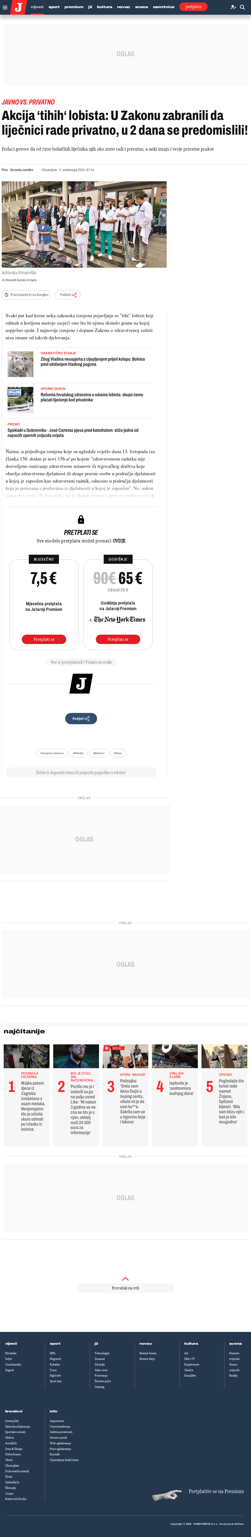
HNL (53, 1353)
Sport (54, 7)
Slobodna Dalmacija (17, 1427)
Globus (9, 1438)
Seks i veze (101, 1370)
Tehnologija (102, 1353)
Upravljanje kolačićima (64, 1460)
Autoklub (11, 1443)
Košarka (55, 1364)
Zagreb (9, 1370)
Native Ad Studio (15, 1499)
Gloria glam (12, 1466)
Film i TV (189, 1359)
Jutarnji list (12, 1421)
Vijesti (37, 7)
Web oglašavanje (60, 1443)
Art (186, 1353)
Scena (141, 7)
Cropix (9, 1494)
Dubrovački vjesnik (17, 1471)
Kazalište (190, 1376)
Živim (8, 1477)
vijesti (11, 1343)
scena (235, 1343)
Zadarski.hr (12, 1482)
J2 (90, 7)
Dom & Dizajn (13, 1449)
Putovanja (101, 1376)
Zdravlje (100, 1364)
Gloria (9, 1460)
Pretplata (193, 6)
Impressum (57, 1421)
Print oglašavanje (60, 1449)
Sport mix (56, 1381)
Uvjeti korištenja (60, 1427)
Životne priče (103, 1381)
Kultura (104, 7)
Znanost (100, 1359)
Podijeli (65, 295)
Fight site (55, 1376)
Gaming (99, 1387)
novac (145, 1343)
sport (55, 1343)
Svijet (8, 1359)
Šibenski (10, 1488)
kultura (191, 1343)
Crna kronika (13, 1364)
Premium (73, 7)
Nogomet (55, 1359)
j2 (96, 1343)
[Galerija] (84, 224)
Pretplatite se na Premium (216, 1491)
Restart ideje (147, 1359)
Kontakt (55, 1454)
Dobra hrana (13, 1454)
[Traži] (242, 7)
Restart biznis (147, 1353)
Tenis (53, 1370)
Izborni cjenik (58, 1438)
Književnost (191, 1364)
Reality (233, 1376)
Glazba (188, 1370)
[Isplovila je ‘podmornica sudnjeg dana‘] (175, 1057)
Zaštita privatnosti (61, 1432)
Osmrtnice (164, 7)
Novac (123, 7)
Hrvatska (10, 1353)
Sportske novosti (15, 1432)
